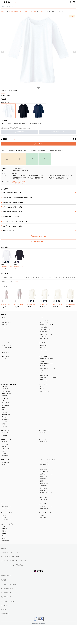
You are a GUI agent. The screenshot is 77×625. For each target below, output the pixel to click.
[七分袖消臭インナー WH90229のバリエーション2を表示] (18, 262)
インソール (4, 421)
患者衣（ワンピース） (45, 476)
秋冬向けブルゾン (6, 391)
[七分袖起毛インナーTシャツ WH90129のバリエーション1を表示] (2, 262)
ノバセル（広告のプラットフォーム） (11, 552)
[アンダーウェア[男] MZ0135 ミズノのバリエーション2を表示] (43, 300)
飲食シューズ (42, 439)
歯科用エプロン (43, 488)
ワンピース (4, 517)
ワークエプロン (5, 405)
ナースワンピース (44, 497)
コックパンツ (43, 432)
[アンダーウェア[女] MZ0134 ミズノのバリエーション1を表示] (28, 300)
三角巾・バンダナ (6, 448)
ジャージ (3, 504)
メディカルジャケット (45, 464)
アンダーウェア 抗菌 (7, 281)
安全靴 (3, 407)
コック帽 (4, 453)
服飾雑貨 (4, 538)
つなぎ (41, 370)
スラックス (42, 386)
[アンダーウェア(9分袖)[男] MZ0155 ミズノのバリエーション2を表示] (69, 300)
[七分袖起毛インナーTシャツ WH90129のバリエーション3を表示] (8, 262)
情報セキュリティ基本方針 (8, 601)
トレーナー (4, 350)
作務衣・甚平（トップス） (46, 506)
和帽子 (3, 451)
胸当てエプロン (43, 345)
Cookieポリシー (5, 605)
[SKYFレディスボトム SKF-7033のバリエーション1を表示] (15, 300)
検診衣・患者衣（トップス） (47, 469)
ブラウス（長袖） (44, 331)
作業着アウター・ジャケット (47, 361)
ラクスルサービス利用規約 (8, 584)
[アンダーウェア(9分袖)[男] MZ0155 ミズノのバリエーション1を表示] (67, 300)
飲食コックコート (5, 430)
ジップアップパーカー (7, 347)
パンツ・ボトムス (43, 384)
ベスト (3, 327)
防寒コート (4, 386)
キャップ (4, 358)
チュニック (42, 467)
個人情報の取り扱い (6, 597)
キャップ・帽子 (5, 356)
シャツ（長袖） (43, 327)
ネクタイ (4, 533)
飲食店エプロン (43, 343)
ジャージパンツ (5, 508)
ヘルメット (4, 412)
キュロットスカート (6, 519)
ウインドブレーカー (6, 320)
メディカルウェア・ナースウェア (47, 460)
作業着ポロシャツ (44, 338)
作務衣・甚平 (42, 504)
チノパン (42, 388)
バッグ (3, 526)
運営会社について (6, 575)
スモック (42, 372)
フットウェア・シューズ (45, 512)
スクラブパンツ (5, 464)
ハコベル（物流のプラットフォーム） (11, 556)
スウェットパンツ (6, 352)
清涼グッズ (4, 531)
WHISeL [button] (3, 92)
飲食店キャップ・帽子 (6, 439)
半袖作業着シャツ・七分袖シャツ (48, 365)
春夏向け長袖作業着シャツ (46, 363)
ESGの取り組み (5, 613)
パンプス (42, 515)
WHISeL (13, 181)
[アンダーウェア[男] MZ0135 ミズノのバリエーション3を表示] (46, 300)
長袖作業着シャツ (6, 419)
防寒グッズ (4, 528)
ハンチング (4, 441)
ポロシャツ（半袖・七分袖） (47, 324)
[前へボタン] (2, 52)
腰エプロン (42, 347)
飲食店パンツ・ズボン (44, 430)
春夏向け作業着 (43, 356)
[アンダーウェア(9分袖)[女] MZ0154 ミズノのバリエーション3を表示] (59, 300)
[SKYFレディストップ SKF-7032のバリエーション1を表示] (2, 300)
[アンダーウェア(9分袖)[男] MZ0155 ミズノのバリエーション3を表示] (72, 300)
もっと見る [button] (16, 281)
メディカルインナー (21, 181)
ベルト (3, 535)
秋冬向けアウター (6, 414)
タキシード (4, 324)
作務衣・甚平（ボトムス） (46, 508)
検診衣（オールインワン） (46, 483)
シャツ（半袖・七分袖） (46, 329)
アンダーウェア (5, 402)
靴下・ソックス (43, 517)
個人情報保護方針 (6, 592)
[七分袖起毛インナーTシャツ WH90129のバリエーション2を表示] (5, 262)
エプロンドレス (43, 350)
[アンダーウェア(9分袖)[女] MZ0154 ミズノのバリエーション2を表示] (56, 300)
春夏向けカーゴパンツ (45, 375)
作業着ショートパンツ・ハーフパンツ (49, 377)
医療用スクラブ (5, 460)
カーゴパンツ (5, 398)
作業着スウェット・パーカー (8, 395)
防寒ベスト (4, 426)
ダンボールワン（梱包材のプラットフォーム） (13, 560)
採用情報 (3, 580)
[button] (72, 16)
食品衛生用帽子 (5, 455)
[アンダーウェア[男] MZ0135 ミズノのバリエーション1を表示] (41, 300)
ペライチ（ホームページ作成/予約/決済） (12, 565)
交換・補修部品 (5, 540)
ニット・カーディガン (45, 336)
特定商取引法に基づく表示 (8, 588)
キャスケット (5, 444)
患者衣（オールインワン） (46, 481)
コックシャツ (5, 432)
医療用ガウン (43, 478)
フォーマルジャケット (7, 322)
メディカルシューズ (44, 490)
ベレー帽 (4, 446)
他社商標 (3, 609)
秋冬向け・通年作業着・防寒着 (8, 384)
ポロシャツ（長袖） (44, 322)
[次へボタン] (74, 52)
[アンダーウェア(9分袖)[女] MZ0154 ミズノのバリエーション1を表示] (54, 300)
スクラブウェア (5, 462)
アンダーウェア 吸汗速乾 (69, 277)
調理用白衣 (4, 435)
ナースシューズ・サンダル (46, 492)
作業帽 (3, 424)
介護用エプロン (43, 485)
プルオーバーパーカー (7, 345)
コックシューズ (43, 441)
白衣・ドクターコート (45, 462)
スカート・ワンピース (6, 512)
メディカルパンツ (44, 471)
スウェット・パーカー (6, 343)
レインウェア (5, 388)
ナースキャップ (43, 495)
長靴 (3, 409)
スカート (4, 515)
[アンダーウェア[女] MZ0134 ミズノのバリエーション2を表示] (31, 300)
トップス (41, 317)
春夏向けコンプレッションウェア (48, 368)
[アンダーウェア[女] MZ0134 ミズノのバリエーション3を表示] (33, 300)
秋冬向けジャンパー (6, 393)
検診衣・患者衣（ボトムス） (47, 474)
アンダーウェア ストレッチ (53, 277)
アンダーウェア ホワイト (39, 277)
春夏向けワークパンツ (45, 380)
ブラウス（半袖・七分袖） (46, 334)
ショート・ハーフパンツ (46, 391)
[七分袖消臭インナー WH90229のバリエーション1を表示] (15, 262)
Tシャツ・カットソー (45, 320)
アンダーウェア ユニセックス (23, 277)
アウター (3, 317)
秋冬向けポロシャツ (6, 417)
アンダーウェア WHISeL (8, 277)
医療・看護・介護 (16, 183)
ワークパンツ (5, 400)
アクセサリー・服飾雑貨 (7, 524)
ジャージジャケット (6, 506)
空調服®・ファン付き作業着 (46, 358)
